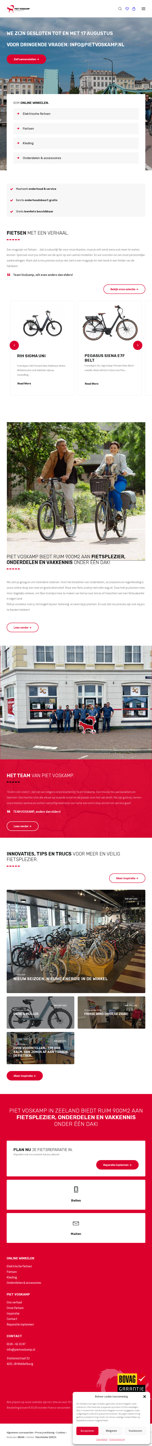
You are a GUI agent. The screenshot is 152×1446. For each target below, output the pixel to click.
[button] (144, 1396)
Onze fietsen (15, 1308)
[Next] (137, 345)
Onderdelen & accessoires (24, 1283)
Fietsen (12, 1272)
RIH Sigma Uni (31, 355)
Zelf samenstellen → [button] (26, 59)
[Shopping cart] (132, 8)
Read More (24, 383)
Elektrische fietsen (19, 1266)
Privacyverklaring (117, 1439)
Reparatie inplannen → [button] (117, 1164)
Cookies (60, 1432)
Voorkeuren (135, 1430)
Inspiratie (13, 1313)
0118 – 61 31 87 (16, 1344)
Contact (12, 1319)
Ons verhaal (14, 1302)
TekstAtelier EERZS (45, 1437)
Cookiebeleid (102, 1439)
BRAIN (21, 1437)
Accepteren (87, 1430)
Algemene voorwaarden (20, 1432)
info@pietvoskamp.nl (21, 1349)
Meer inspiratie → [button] (127, 878)
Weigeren (111, 1430)
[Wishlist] (125, 8)
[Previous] (14, 345)
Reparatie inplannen (20, 1324)
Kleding (12, 1277)
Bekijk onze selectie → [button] (124, 289)
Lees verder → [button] (23, 627)
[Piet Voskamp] (18, 8)
